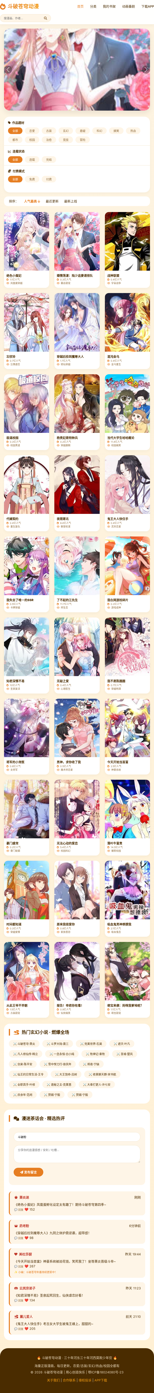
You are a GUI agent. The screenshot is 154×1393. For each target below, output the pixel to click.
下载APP (147, 6)
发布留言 (30, 1172)
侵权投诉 (85, 1380)
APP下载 (100, 1380)
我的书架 (109, 6)
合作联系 (69, 1380)
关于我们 (53, 1380)
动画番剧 (128, 6)
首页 (80, 6)
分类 (93, 6)
